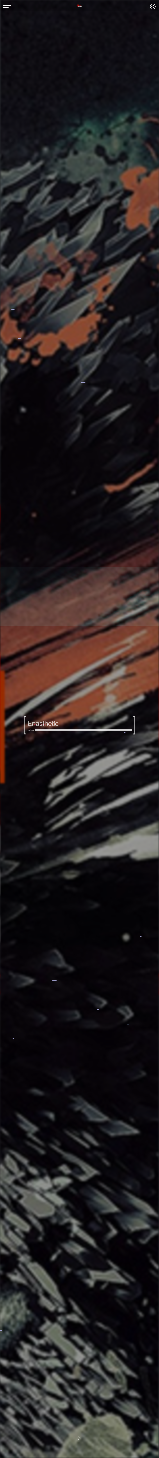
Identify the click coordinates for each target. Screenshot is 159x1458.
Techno (30, 729)
